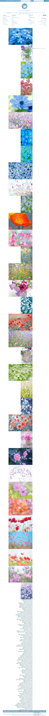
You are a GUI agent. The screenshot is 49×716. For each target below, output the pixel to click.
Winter (13, 19)
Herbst (13, 18)
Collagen (13, 25)
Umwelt (36, 12)
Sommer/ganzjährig (15, 17)
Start (5, 12)
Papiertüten (5, 23)
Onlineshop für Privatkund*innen (24, 13)
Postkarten (5, 18)
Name (30, 16)
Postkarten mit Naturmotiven (7, 713)
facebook (23, 711)
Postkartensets (23, 714)
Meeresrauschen (43, 20)
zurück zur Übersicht (41, 48)
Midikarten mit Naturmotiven (26, 713)
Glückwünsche (14, 22)
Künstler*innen (31, 12)
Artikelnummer (32, 17)
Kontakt (42, 12)
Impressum (18, 715)
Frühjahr (13, 16)
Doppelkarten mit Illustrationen (16, 714)
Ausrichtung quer (32, 22)
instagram (27, 711)
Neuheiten (4, 17)
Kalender (4, 22)
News (13, 12)
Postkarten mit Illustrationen (7, 714)
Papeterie (30, 714)
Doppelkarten (5, 19)
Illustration (44, 22)
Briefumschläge (5, 24)
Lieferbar (30, 24)
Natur (45, 19)
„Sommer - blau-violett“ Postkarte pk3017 (37, 712)
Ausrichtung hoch (32, 21)
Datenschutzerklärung (24, 715)
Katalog (16, 12)
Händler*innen (21, 12)
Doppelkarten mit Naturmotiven (16, 713)
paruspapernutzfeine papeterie (12, 711)
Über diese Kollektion (6, 16)
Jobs (40, 12)
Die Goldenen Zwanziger (42, 21)
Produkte (9, 12)
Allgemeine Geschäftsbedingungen (32, 715)
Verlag (26, 12)
